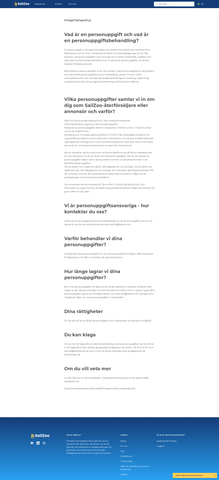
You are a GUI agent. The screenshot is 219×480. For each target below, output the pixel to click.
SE (202, 4)
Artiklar (58, 4)
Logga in (161, 446)
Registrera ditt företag (166, 441)
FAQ (122, 451)
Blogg (123, 441)
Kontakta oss (126, 456)
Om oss (72, 4)
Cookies (124, 474)
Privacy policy (127, 461)
